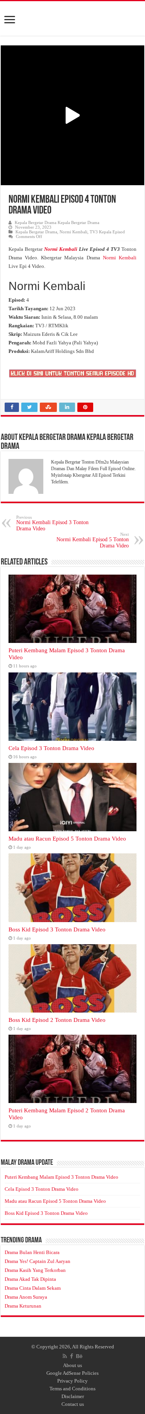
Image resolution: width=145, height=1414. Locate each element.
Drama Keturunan (23, 1306)
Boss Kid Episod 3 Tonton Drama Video (57, 929)
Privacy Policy (72, 1381)
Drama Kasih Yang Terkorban (35, 1270)
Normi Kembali (73, 231)
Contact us (72, 1404)
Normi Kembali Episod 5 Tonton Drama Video (92, 540)
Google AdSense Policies (72, 1373)
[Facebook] (71, 1356)
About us (72, 1365)
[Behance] (79, 1356)
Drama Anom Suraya (26, 1297)
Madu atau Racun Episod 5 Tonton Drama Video (67, 838)
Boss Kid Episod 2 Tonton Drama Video (57, 1019)
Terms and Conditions (72, 1388)
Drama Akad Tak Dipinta (30, 1279)
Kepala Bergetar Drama (36, 231)
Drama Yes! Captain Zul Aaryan (37, 1261)
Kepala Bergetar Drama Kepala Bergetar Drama (57, 222)
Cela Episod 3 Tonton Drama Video (51, 748)
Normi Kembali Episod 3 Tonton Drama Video (52, 523)
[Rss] (65, 1356)
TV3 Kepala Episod (107, 231)
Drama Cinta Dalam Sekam (33, 1288)
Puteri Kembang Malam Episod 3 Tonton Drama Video (61, 1177)
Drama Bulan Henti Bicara (32, 1252)
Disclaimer (72, 1396)
